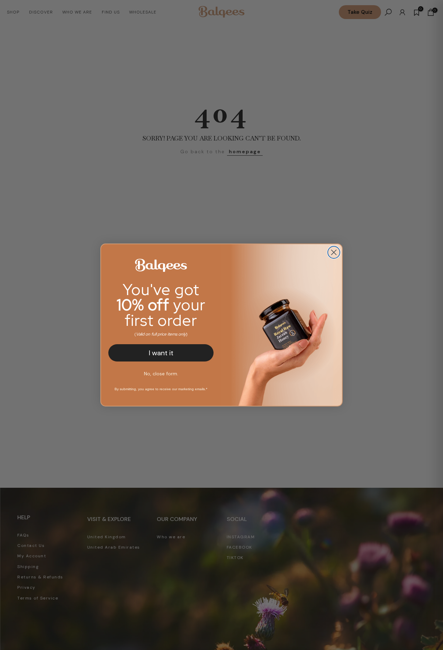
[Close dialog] (334, 252)
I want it (161, 352)
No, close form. (161, 373)
